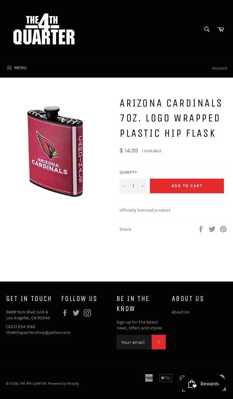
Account (219, 68)
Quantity (128, 172)
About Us (181, 312)
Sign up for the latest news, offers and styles (139, 325)
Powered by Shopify (63, 384)
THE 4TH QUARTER (33, 384)
